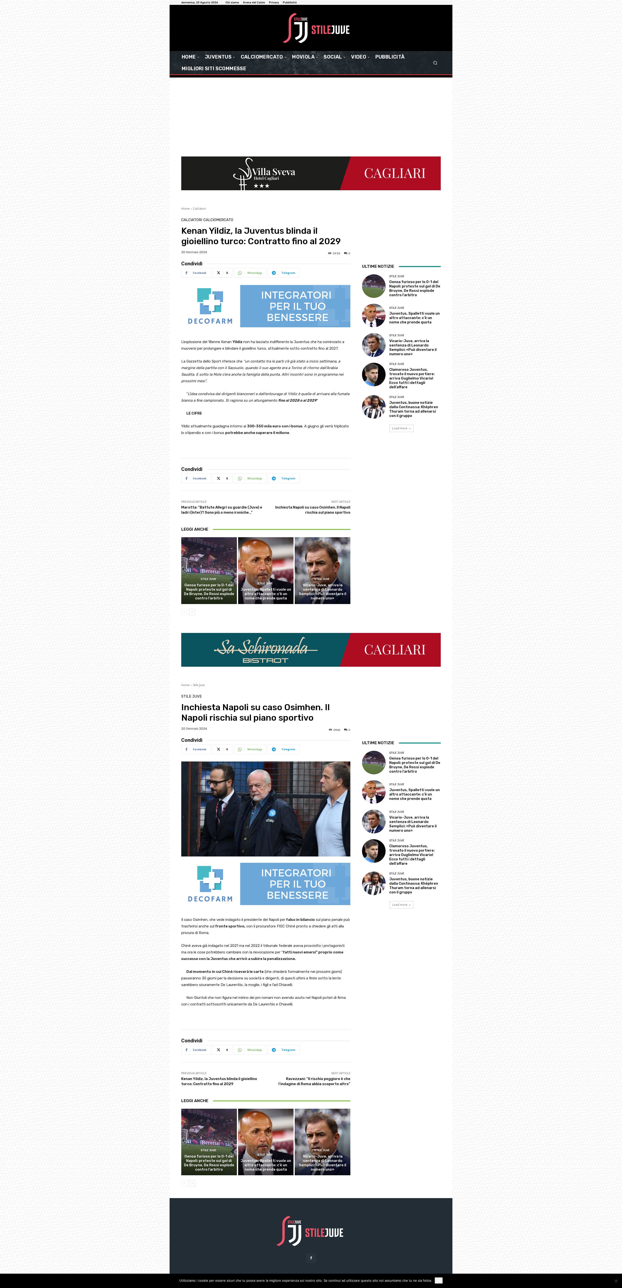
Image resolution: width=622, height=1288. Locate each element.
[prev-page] (184, 612)
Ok (439, 1280)
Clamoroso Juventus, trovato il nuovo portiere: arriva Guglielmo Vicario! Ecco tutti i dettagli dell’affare (412, 378)
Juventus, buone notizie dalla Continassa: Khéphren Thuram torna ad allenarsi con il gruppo (413, 409)
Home (185, 209)
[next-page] (192, 612)
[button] (435, 63)
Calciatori (199, 209)
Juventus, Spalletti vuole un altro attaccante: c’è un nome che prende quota (266, 593)
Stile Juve (208, 579)
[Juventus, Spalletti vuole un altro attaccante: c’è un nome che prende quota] (266, 570)
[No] (615, 1281)
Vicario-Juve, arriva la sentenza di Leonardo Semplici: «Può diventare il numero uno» (322, 591)
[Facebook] (311, 1258)
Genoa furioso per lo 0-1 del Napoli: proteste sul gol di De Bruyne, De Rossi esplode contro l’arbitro (209, 591)
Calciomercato (218, 220)
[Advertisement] (311, 114)
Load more (399, 428)
